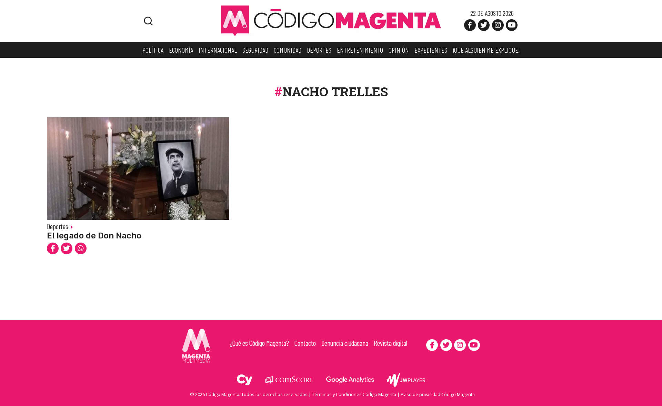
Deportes (57, 226)
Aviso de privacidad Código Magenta (438, 394)
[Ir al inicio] (331, 20)
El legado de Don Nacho (94, 236)
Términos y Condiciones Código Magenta (354, 394)
